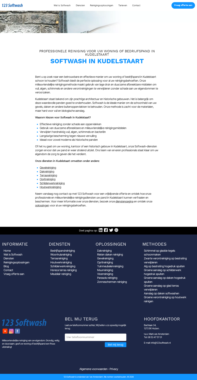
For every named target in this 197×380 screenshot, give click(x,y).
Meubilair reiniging (60, 274)
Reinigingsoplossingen (101, 5)
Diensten (80, 5)
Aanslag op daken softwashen (161, 293)
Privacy (114, 369)
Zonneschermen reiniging (112, 281)
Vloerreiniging (105, 274)
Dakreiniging (47, 171)
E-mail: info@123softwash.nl (157, 342)
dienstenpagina (124, 201)
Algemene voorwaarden (93, 369)
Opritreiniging (47, 179)
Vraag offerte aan (183, 5)
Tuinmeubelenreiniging (110, 266)
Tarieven (122, 5)
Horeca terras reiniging (63, 270)
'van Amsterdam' (96, 377)
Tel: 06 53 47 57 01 (153, 337)
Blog (6, 266)
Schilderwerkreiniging (52, 183)
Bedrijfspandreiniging (62, 250)
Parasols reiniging (107, 277)
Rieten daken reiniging (110, 254)
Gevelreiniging (48, 167)
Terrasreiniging (48, 175)
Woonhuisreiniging (61, 254)
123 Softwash (12, 5)
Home (7, 250)
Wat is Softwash (62, 5)
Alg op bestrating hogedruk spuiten (164, 266)
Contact (136, 5)
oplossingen (42, 205)
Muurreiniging (105, 270)
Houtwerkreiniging (50, 187)
